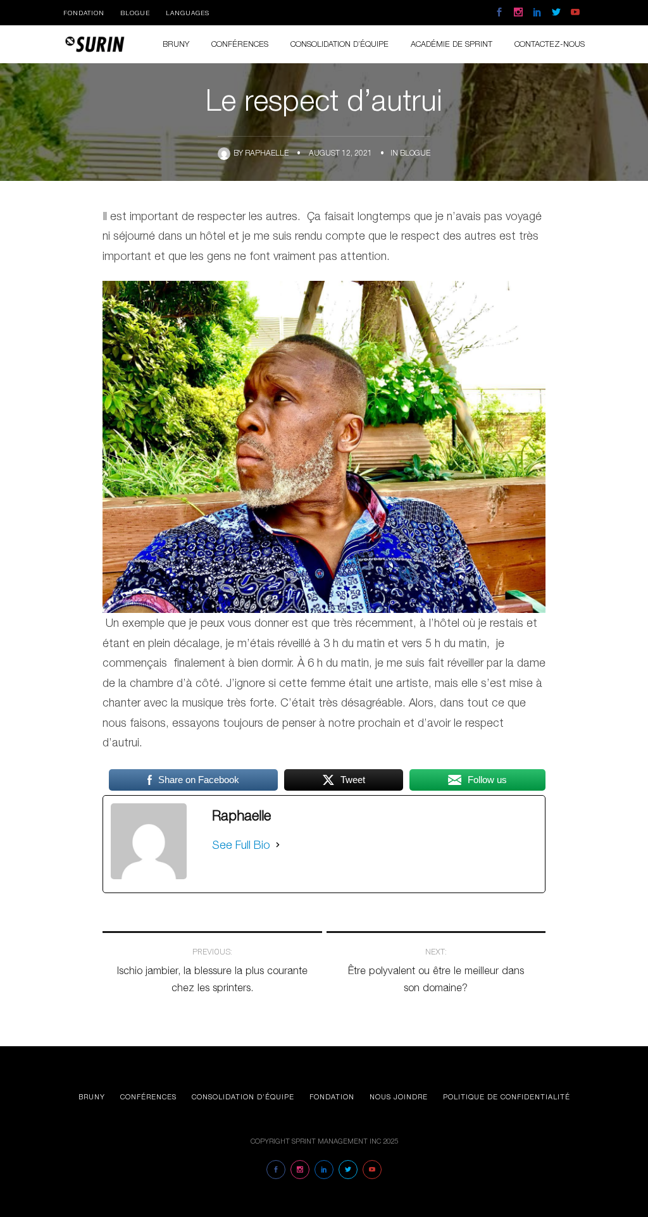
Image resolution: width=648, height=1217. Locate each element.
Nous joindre (399, 1096)
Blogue (135, 12)
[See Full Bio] (277, 845)
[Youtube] (575, 13)
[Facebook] (499, 13)
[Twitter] (556, 13)
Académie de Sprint (451, 44)
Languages (187, 12)
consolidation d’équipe (339, 44)
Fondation (83, 12)
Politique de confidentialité (506, 1096)
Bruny (176, 44)
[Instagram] (518, 13)
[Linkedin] (537, 13)
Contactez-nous (549, 44)
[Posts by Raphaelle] (226, 153)
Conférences (239, 44)
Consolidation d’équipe (243, 1096)
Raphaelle (267, 153)
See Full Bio (241, 844)
